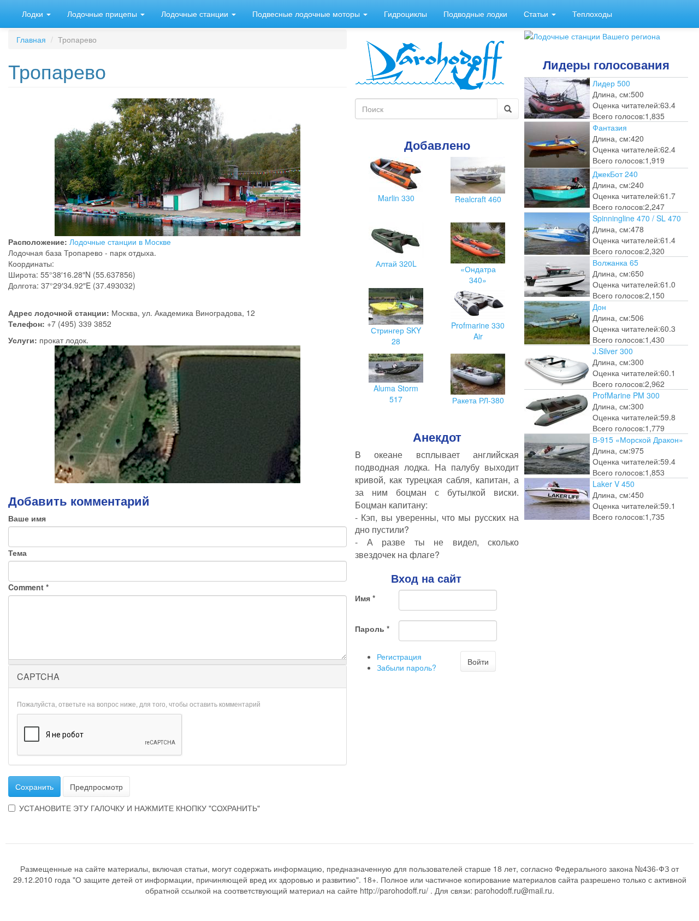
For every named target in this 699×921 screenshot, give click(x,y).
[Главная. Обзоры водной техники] (430, 63)
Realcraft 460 (478, 198)
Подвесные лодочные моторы (307, 13)
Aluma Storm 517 (396, 393)
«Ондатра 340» (478, 274)
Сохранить (34, 786)
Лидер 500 (611, 83)
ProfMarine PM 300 (626, 395)
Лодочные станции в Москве (120, 241)
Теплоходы (592, 13)
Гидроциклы (405, 13)
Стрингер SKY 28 (396, 336)
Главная (31, 39)
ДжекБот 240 (615, 173)
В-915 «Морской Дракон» (638, 439)
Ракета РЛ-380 (478, 400)
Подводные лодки (475, 13)
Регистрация (399, 656)
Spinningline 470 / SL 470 (637, 218)
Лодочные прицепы (103, 13)
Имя (365, 598)
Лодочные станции (195, 13)
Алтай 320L (396, 263)
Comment (28, 587)
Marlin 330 (396, 197)
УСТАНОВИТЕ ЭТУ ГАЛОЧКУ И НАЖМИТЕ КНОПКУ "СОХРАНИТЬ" (139, 807)
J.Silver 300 (613, 350)
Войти (478, 661)
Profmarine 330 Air (478, 331)
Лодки (33, 13)
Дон (599, 306)
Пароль (372, 628)
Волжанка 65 (615, 262)
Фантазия (610, 127)
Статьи (537, 13)
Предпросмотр (96, 786)
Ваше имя (27, 518)
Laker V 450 (614, 483)
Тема (17, 552)
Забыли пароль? (406, 667)
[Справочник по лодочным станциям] (592, 35)
